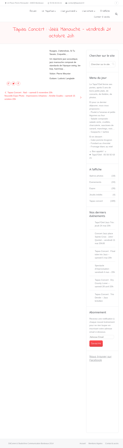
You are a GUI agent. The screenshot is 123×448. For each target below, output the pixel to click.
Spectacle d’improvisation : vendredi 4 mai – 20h (105, 268)
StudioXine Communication (29, 443)
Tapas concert (96, 201)
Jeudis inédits (95, 194)
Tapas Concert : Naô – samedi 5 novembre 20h (30, 92)
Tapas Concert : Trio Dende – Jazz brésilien (104, 297)
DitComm (12, 443)
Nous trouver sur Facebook (100, 358)
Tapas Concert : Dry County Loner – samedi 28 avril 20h (104, 283)
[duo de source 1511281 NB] (24, 63)
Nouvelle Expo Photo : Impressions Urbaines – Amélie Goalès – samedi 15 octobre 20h (39, 97)
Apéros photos (96, 176)
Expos (92, 188)
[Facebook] (116, 3)
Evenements (95, 182)
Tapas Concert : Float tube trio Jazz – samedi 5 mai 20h (105, 254)
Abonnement (97, 312)
